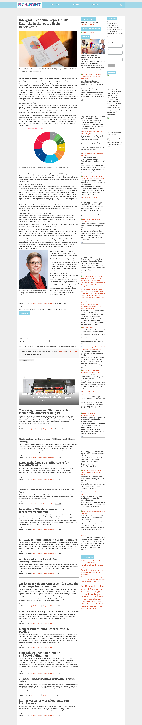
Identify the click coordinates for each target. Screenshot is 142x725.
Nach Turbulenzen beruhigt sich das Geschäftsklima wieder (49, 611)
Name (21, 335)
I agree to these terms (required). (32, 354)
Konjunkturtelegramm (87, 592)
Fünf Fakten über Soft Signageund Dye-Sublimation (39, 654)
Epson (91, 579)
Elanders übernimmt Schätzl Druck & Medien (44, 630)
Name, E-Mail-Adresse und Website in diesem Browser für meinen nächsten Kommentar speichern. (48, 347)
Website (21, 341)
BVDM (87, 563)
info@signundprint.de (87, 24)
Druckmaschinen (85, 572)
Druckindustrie (87, 570)
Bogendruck (87, 560)
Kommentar (24, 313)
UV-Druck (98, 604)
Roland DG (89, 599)
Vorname (110, 50)
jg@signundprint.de (48, 303)
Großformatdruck (91, 586)
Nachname (111, 57)
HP (103, 586)
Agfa (82, 560)
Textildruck (90, 603)
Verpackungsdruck (93, 606)
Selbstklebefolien (85, 601)
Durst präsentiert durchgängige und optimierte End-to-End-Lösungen (48, 395)
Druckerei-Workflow (86, 568)
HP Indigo (83, 589)
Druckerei (100, 566)
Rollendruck (96, 599)
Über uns (76, 5)
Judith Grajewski (36, 303)
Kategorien (55, 5)
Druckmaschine (99, 570)
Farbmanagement (86, 582)
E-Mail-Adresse (24, 338)
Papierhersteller (93, 596)
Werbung (94, 5)
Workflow (97, 609)
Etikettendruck (99, 579)
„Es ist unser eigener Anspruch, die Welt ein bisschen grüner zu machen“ (48, 585)
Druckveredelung (95, 572)
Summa (83, 604)
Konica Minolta (98, 589)
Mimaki (101, 594)
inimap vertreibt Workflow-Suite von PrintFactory (44, 702)
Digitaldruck (89, 565)
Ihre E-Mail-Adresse (114, 43)
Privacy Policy (62, 351)
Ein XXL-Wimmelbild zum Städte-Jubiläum (48, 539)
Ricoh (99, 597)
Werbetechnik (87, 608)
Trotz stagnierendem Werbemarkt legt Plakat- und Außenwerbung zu (45, 412)
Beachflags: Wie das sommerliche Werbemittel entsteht (41, 511)
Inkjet (89, 588)
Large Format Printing (90, 593)
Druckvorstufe (85, 575)
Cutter (97, 563)
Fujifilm (83, 584)
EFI (88, 579)
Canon (92, 563)
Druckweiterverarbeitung (90, 577)
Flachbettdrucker (97, 582)
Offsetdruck (84, 597)
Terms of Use (73, 351)
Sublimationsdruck (96, 601)
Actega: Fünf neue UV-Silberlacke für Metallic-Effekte (44, 464)
